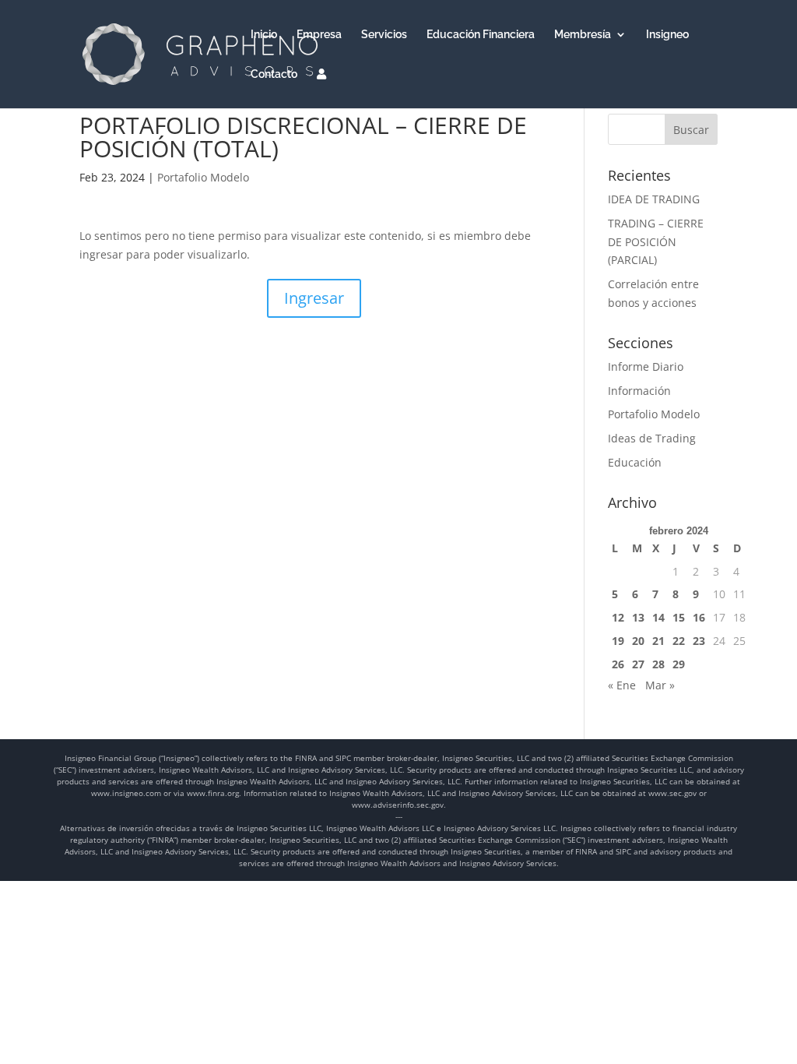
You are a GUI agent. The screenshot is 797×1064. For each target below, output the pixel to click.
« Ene (622, 685)
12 (618, 617)
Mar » (660, 685)
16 (699, 617)
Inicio (264, 35)
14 (658, 617)
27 (638, 664)
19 (618, 640)
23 (699, 640)
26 (618, 664)
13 (638, 617)
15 (678, 617)
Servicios (384, 35)
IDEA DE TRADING (654, 199)
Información (639, 390)
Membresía (582, 35)
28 (658, 664)
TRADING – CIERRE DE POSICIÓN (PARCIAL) (656, 242)
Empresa (319, 35)
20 (638, 640)
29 (678, 664)
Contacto (274, 74)
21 (658, 640)
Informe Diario (645, 366)
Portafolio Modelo (203, 177)
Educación (635, 462)
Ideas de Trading (652, 438)
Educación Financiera (481, 35)
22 (678, 640)
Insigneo (667, 35)
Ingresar (314, 297)
